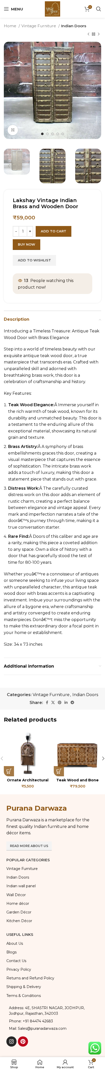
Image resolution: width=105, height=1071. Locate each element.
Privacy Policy (18, 969)
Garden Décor (18, 912)
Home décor (17, 903)
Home (10, 25)
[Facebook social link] (47, 702)
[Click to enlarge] (13, 130)
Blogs (11, 952)
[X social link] (53, 702)
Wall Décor (16, 895)
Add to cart (53, 231)
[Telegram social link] (72, 702)
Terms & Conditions (23, 995)
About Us (14, 943)
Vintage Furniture (39, 25)
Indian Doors (73, 25)
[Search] (99, 9)
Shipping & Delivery (23, 986)
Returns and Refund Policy (30, 978)
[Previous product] (88, 34)
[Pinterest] (23, 1041)
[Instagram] (11, 1041)
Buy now (26, 244)
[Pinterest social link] (59, 702)
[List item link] (52, 1021)
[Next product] (98, 34)
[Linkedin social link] (66, 702)
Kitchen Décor (19, 921)
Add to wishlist (34, 260)
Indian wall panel (21, 886)
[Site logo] (52, 8)
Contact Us (16, 961)
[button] (9, 771)
